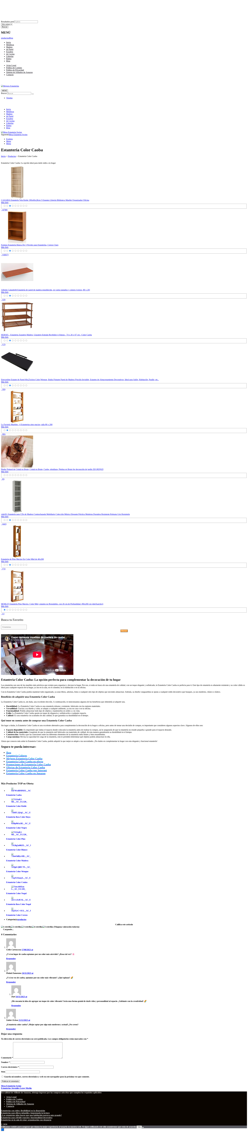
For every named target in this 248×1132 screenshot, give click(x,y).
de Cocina (10, 54)
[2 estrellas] (16, 927)
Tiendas (9, 98)
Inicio (8, 42)
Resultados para (7, 22)
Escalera (9, 52)
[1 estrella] (6, 927)
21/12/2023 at (24, 1020)
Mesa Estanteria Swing (18, 134)
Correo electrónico (10, 1067)
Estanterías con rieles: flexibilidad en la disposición (23, 1111)
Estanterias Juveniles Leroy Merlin (16, 1088)
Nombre (5, 1062)
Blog (11, 38)
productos (5, 38)
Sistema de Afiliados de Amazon (19, 10)
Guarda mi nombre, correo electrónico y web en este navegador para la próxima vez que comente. (47, 1077)
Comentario (7, 1058)
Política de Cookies (14, 5)
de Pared (9, 49)
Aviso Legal (11, 3)
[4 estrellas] (37, 927)
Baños (8, 59)
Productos (12, 156)
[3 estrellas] (26, 927)
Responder (11, 958)
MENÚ (4, 91)
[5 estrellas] (48, 927)
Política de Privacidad (15, 8)
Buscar (4, 93)
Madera (9, 47)
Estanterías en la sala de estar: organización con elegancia (26, 1120)
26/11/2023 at (27, 973)
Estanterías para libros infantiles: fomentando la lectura (25, 1113)
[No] (143, 1127)
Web (3, 1072)
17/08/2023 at (27, 950)
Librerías (9, 56)
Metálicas (10, 45)
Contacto (10, 12)
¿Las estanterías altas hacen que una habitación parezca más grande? (31, 1115)
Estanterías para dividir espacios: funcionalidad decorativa (26, 1118)
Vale (139, 1127)
